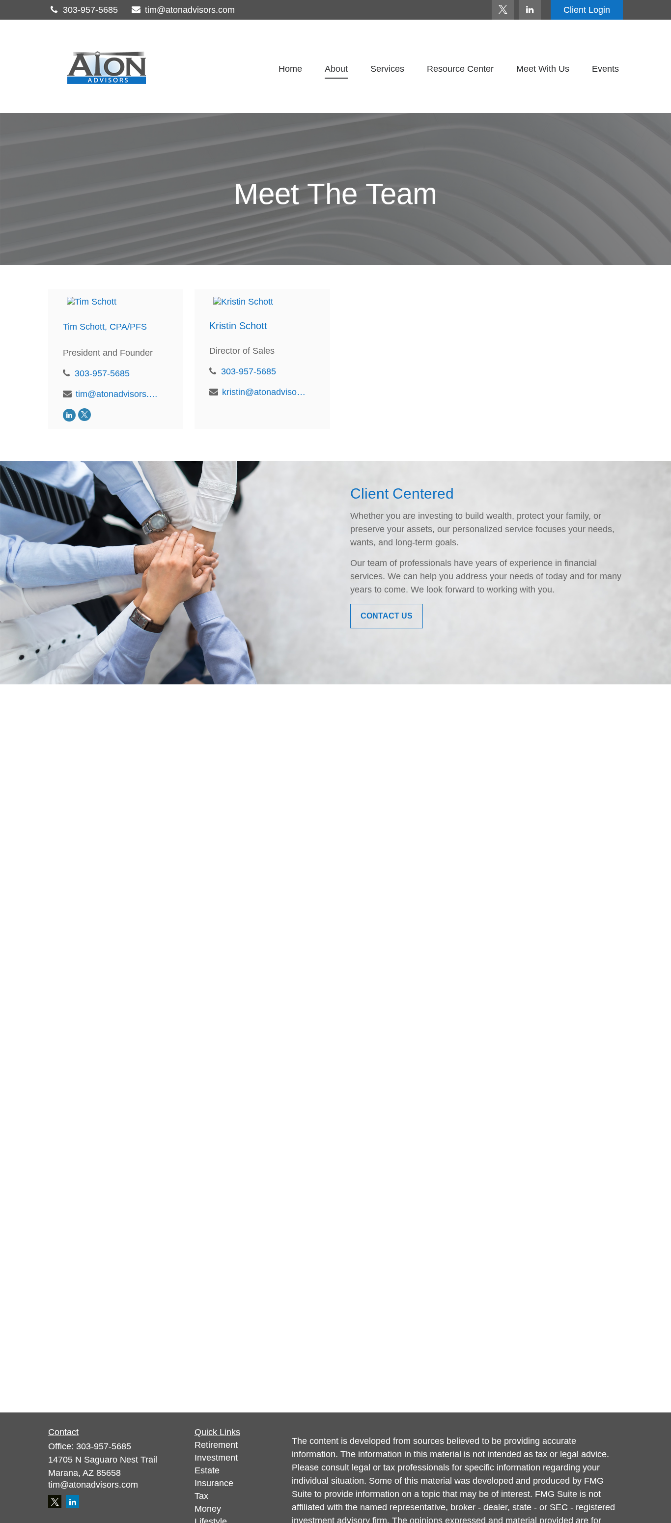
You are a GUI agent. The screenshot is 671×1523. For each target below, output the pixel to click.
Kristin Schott (238, 325)
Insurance (214, 1483)
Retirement (216, 1445)
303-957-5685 (90, 10)
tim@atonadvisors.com (190, 10)
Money (208, 1509)
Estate (207, 1470)
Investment (216, 1458)
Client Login (586, 10)
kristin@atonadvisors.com (265, 392)
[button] (290, 68)
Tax (201, 1496)
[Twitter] (503, 10)
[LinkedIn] (530, 10)
